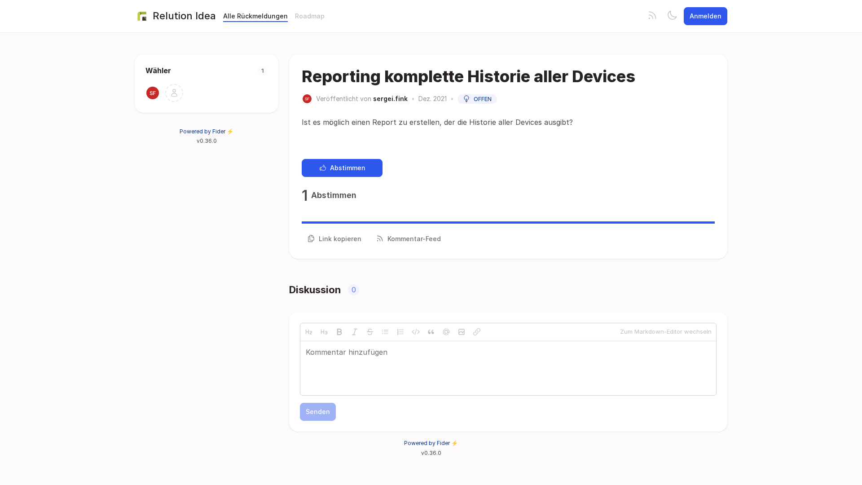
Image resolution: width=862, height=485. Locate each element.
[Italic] (354, 332)
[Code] (415, 332)
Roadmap (310, 16)
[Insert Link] (477, 332)
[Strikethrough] (370, 332)
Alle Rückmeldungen (255, 16)
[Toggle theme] (672, 16)
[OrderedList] (400, 332)
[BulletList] (385, 332)
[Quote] (431, 332)
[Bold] (339, 332)
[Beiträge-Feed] (652, 16)
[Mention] (446, 332)
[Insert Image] (461, 332)
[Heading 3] (324, 332)
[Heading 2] (309, 332)
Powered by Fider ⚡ (206, 131)
